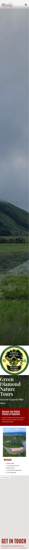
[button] (26, 4)
